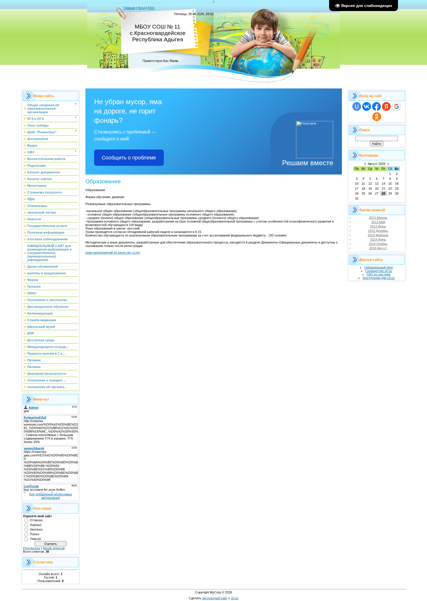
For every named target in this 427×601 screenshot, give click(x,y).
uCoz (234, 598)
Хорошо (36, 525)
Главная (129, 8)
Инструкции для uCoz (379, 278)
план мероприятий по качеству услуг (112, 252)
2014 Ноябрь (378, 244)
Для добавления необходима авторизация (50, 495)
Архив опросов (54, 548)
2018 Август (378, 248)
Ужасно (35, 538)
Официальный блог (378, 267)
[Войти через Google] (396, 106)
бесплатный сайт (214, 598)
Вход (141, 8)
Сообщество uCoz (378, 271)
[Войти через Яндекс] (386, 106)
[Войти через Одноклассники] (376, 116)
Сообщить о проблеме (129, 158)
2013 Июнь (378, 226)
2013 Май (378, 222)
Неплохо (36, 529)
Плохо (34, 534)
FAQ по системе (379, 274)
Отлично (36, 520)
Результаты (31, 548)
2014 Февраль (378, 235)
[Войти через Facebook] (376, 106)
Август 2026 (376, 164)
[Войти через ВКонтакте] (366, 106)
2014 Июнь (378, 239)
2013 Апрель (378, 217)
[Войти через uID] (356, 106)
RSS (151, 8)
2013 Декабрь (378, 230)
